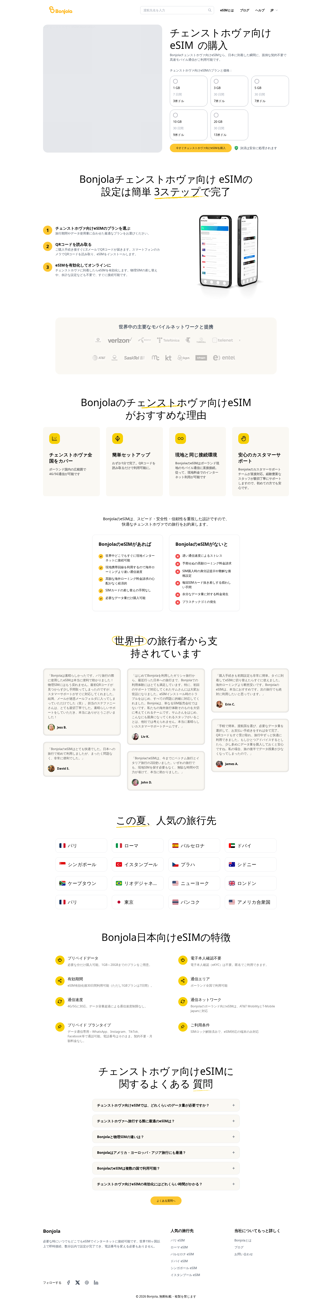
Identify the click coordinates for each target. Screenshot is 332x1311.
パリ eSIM (178, 1240)
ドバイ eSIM (179, 1261)
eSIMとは (227, 10)
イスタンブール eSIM (185, 1275)
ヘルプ (260, 10)
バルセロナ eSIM (182, 1254)
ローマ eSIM (179, 1247)
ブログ (244, 10)
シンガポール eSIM (184, 1268)
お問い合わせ (243, 1254)
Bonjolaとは (242, 1240)
